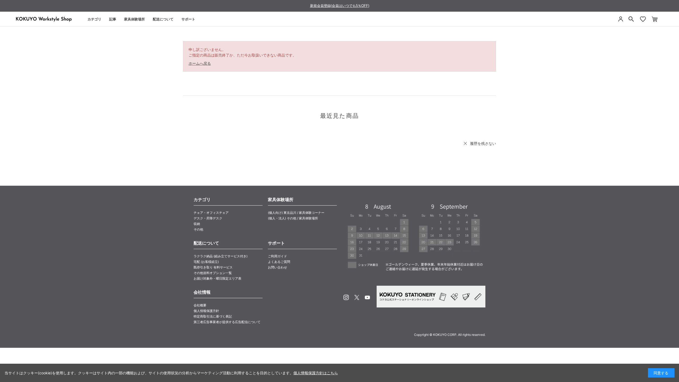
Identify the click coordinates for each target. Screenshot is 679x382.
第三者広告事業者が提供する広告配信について (227, 322)
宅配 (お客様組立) (206, 262)
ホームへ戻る (200, 63)
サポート (188, 19)
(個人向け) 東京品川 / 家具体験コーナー (296, 213)
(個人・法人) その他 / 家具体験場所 (293, 218)
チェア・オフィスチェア (211, 213)
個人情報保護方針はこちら (315, 373)
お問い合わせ (277, 267)
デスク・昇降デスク (208, 218)
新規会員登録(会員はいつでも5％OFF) (339, 6)
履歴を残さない (483, 143)
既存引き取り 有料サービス (213, 267)
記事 (112, 19)
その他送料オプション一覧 (213, 273)
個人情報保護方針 (206, 311)
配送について (163, 19)
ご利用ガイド (277, 256)
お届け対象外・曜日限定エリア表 (217, 278)
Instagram (346, 297)
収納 (197, 224)
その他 (198, 229)
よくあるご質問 (279, 262)
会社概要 (200, 305)
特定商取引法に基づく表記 (213, 316)
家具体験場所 (134, 19)
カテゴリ (94, 19)
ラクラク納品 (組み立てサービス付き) (220, 256)
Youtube (367, 297)
